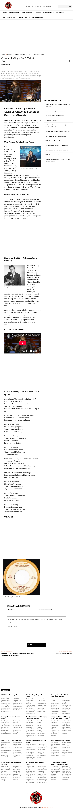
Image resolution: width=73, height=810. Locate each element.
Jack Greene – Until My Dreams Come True (58, 131)
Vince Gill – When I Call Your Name (55, 115)
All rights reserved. (47, 807)
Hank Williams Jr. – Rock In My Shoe (11, 763)
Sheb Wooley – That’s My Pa (60, 740)
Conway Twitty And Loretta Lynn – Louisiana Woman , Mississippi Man (17, 654)
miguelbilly (6, 64)
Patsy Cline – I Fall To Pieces (11, 740)
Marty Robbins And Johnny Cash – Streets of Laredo (60, 717)
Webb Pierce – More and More (54, 141)
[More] (70, 61)
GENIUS (9, 517)
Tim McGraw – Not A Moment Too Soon (57, 150)
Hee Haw (10, 54)
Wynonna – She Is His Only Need (35, 763)
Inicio (4, 54)
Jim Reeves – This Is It (52, 120)
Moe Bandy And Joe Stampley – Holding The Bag (36, 717)
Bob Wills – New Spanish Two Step (55, 111)
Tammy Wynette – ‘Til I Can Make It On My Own (60, 696)
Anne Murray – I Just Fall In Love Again (57, 145)
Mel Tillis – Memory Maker (10, 695)
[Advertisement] (36, 34)
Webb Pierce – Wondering (53, 155)
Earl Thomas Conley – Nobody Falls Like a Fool (59, 763)
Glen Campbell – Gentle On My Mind (56, 136)
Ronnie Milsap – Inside (64, 653)
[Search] (70, 6)
